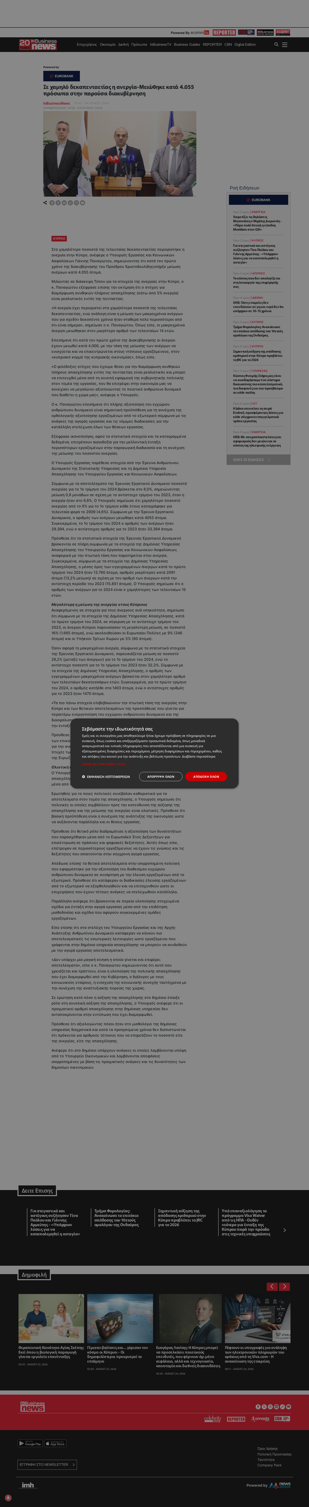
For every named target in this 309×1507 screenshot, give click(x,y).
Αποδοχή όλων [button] (206, 776)
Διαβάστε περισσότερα (198, 756)
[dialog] (154, 753)
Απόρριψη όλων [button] (160, 776)
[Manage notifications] (8, 1497)
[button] (154, 764)
